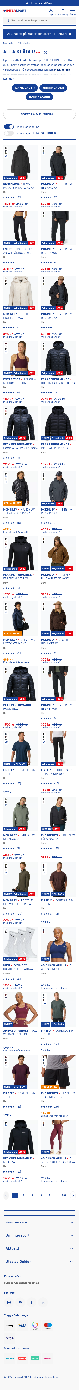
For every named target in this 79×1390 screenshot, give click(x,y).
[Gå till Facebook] (32, 1302)
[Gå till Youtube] (21, 1302)
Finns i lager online (27, 126)
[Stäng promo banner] (70, 34)
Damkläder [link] (25, 88)
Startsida (8, 43)
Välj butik (48, 133)
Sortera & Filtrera (37, 114)
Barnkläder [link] (39, 97)
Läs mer (8, 78)
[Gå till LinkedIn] (43, 1302)
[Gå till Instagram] (9, 1302)
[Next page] (73, 1195)
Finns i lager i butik (27, 133)
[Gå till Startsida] (15, 10)
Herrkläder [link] (53, 88)
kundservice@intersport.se (21, 1282)
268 (64, 1195)
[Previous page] (6, 1195)
